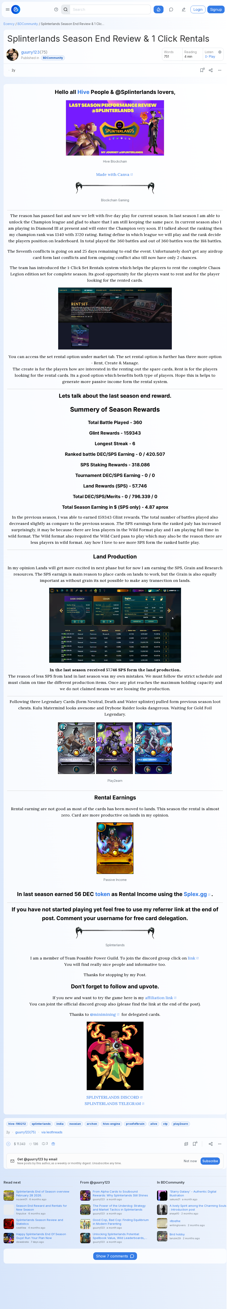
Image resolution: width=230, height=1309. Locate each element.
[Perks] (159, 9)
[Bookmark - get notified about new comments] (202, 70)
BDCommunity (28, 24)
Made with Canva (112, 174)
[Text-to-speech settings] (220, 52)
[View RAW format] (186, 1144)
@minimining (103, 1014)
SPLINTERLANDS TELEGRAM (113, 1103)
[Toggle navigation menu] (7, 9)
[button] (8, 1144)
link (191, 958)
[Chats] (171, 9)
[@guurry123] (12, 55)
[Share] (211, 70)
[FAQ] (56, 9)
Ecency (9, 24)
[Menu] (220, 70)
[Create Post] (184, 9)
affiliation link (159, 997)
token (102, 894)
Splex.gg (195, 894)
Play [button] (212, 56)
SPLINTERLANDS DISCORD (112, 1097)
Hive (83, 92)
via (51, 1132)
